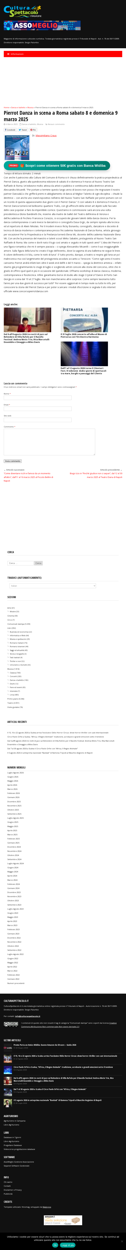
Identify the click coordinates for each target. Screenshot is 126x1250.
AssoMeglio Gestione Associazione (19, 1162)
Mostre (13, 611)
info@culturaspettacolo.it (27, 1016)
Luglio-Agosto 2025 (15, 818)
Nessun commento (56, 124)
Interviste (13, 691)
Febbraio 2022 (13, 975)
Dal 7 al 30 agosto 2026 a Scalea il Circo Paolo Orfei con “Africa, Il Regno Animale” (42, 748)
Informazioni (17, 54)
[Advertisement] (63, 81)
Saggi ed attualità (17, 650)
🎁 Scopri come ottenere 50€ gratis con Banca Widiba (57, 165)
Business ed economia (19, 632)
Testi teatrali (15, 657)
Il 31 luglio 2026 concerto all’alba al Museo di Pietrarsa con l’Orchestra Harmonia (84, 335)
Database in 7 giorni (12, 1137)
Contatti (7, 1186)
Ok (55, 1245)
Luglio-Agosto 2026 (15, 772)
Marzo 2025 (12, 834)
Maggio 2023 (12, 917)
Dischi (12, 684)
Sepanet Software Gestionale (16, 1165)
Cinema (10, 615)
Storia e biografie (17, 654)
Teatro (10, 703)
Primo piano (12, 699)
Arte (9, 608)
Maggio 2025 (12, 826)
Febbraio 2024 (13, 884)
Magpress (47, 1207)
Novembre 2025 (14, 805)
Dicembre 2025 (14, 801)
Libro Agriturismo (11, 1124)
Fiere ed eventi (16, 687)
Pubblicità (8, 1194)
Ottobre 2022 (13, 946)
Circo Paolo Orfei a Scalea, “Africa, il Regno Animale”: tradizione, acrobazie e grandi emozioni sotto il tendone (55, 736)
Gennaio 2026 (13, 797)
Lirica (12, 695)
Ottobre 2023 (13, 900)
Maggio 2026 (12, 781)
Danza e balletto (29, 124)
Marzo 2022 (12, 971)
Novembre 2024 (14, 851)
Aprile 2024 (12, 875)
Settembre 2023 (14, 905)
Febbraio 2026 (13, 793)
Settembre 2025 (14, 814)
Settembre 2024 (14, 859)
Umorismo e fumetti (18, 665)
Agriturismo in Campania (14, 1121)
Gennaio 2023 (13, 933)
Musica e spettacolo (18, 639)
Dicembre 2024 (14, 847)
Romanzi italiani (17, 643)
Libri (9, 628)
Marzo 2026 (12, 789)
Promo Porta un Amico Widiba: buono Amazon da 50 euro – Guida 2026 (45, 1045)
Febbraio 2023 (13, 929)
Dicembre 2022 (14, 938)
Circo (9, 620)
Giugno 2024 (12, 867)
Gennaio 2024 (13, 888)
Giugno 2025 (12, 822)
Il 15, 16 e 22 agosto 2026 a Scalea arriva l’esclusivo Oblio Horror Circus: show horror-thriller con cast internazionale (57, 732)
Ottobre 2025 (13, 809)
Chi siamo (8, 1182)
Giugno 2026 (12, 777)
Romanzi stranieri (17, 646)
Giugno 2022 (12, 958)
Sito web (7, 415)
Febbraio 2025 (13, 838)
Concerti (13, 676)
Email (7, 404)
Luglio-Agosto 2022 (15, 954)
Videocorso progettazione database (19, 1149)
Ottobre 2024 (13, 855)
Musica (40, 124)
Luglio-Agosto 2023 (15, 909)
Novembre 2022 (14, 942)
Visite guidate (13, 707)
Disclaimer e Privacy (13, 1190)
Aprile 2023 (12, 921)
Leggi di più (68, 1245)
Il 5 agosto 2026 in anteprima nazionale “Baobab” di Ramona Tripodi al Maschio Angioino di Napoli (50, 753)
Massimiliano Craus (46, 135)
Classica (13, 673)
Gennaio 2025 (13, 842)
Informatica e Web (17, 635)
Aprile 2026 (12, 785)
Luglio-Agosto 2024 (15, 863)
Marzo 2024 (12, 880)
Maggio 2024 (12, 871)
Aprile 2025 (12, 830)
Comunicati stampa (15, 624)
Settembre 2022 (14, 950)
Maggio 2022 (12, 962)
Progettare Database (13, 1145)
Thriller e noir (15, 661)
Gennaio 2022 (13, 979)
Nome (7, 393)
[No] (122, 1241)
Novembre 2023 (14, 896)
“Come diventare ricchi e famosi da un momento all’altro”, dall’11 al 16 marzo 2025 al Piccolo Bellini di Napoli (28, 477)
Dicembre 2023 (14, 892)
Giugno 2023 (12, 913)
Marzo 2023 (12, 925)
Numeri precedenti (15, 983)
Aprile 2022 (12, 966)
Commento (9, 426)
